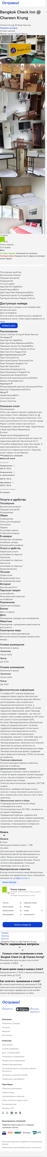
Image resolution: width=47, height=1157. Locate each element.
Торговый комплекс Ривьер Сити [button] (15, 349)
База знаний (7, 1045)
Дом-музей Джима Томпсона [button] (14, 360)
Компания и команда (11, 1023)
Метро (3, 392)
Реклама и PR (8, 1108)
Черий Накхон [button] (6, 395)
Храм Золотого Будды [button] (10, 351)
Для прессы (7, 1035)
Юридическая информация (13, 1060)
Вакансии (6, 1031)
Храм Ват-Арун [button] (7, 366)
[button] (22, 49)
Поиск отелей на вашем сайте (15, 1100)
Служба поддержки (10, 1048)
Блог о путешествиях (11, 1052)
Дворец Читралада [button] (9, 380)
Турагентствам (8, 1092)
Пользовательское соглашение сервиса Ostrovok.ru (19, 1069)
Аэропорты (5, 383)
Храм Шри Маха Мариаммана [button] (14, 343)
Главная (4, 932)
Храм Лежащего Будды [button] (11, 363)
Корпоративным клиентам (13, 1096)
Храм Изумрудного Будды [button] (12, 372)
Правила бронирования (12, 1064)
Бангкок (5, 938)
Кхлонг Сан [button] (5, 401)
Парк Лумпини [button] (7, 357)
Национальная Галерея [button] (11, 375)
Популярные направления (13, 1056)
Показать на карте (8, 28)
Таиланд (5, 935)
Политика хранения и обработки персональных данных (22, 1142)
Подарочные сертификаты (13, 1079)
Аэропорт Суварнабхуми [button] (12, 389)
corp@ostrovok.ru (21, 878)
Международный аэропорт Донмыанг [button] (18, 386)
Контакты (6, 1027)
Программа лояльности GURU (15, 1075)
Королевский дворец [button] (10, 369)
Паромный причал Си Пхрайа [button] (14, 346)
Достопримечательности (12, 354)
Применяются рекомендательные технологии (21, 1147)
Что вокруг (5, 337)
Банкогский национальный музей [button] (16, 377)
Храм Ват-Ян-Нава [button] (8, 340)
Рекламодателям (9, 1104)
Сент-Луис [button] (5, 398)
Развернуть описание (12, 455)
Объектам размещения (12, 1088)
